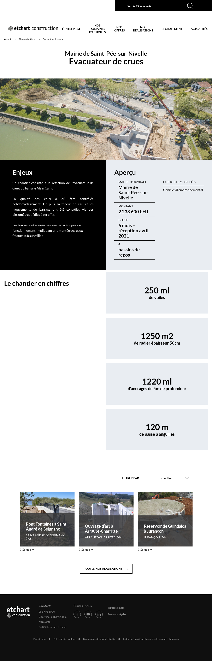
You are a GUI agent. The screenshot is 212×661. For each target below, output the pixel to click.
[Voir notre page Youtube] (88, 614)
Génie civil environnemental (183, 190)
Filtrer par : (131, 478)
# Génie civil (27, 549)
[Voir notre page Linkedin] (99, 614)
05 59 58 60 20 (47, 611)
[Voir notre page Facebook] (77, 614)
